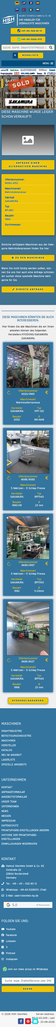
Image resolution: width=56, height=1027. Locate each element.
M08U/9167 (28, 565)
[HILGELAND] (27, 73)
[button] (46, 63)
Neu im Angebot (11, 754)
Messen (6, 815)
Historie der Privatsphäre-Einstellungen (19, 836)
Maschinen (8, 740)
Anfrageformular (13, 791)
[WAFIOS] (4, 70)
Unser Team (8, 801)
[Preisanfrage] (46, 392)
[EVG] (16, 73)
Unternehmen (10, 806)
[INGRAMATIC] (7, 73)
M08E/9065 (28, 479)
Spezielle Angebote (14, 764)
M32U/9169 (28, 393)
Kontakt (6, 787)
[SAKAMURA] (21, 102)
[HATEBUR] (29, 70)
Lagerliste (8, 759)
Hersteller (8, 745)
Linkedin (11, 941)
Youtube (11, 929)
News (4, 811)
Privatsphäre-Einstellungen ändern (25, 830)
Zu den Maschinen (30, 258)
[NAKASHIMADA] (51, 73)
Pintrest (10, 953)
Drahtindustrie (11, 730)
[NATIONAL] (45, 73)
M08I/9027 (28, 661)
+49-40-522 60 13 (31, 31)
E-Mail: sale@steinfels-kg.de (22, 895)
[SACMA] (14, 70)
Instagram (12, 959)
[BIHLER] (52, 70)
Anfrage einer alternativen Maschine (28, 165)
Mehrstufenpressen (20, 93)
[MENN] (43, 70)
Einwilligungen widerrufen (19, 843)
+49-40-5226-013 (31, 39)
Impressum (8, 820)
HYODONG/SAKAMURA (28, 700)
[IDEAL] (40, 73)
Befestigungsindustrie (16, 735)
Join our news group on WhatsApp (28, 969)
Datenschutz (9, 825)
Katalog (6, 750)
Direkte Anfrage (30, 289)
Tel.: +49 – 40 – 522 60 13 (21, 883)
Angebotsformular (14, 796)
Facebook (11, 935)
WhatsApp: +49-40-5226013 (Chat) (26, 889)
